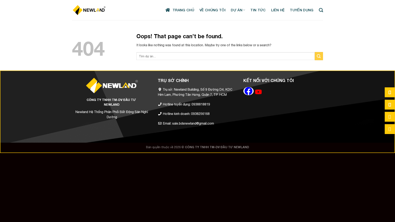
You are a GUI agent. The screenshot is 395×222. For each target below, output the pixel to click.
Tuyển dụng (301, 10)
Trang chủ (182, 10)
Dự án (236, 10)
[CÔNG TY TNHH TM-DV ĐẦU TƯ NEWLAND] (89, 10)
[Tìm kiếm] (321, 10)
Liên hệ (278, 10)
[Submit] (319, 56)
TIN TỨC (258, 10)
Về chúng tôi (212, 10)
